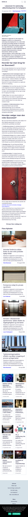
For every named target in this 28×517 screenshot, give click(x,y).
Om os (14, 503)
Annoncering (14, 501)
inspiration (23, 11)
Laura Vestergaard (7, 332)
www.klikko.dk (15, 494)
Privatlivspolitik (16, 513)
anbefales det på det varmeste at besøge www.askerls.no (11, 205)
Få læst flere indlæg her (14, 224)
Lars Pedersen (6, 296)
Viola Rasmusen (17, 11)
